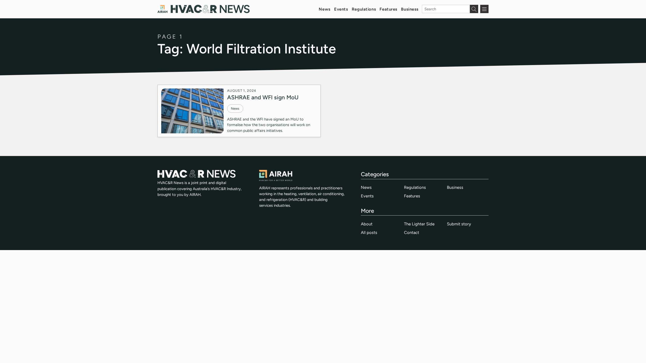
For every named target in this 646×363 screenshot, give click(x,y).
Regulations (364, 9)
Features (388, 9)
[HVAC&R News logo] (203, 9)
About (366, 223)
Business (410, 9)
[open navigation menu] (484, 9)
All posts (369, 232)
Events (341, 9)
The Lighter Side (419, 223)
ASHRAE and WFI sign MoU (263, 97)
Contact (411, 232)
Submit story (459, 223)
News (324, 9)
